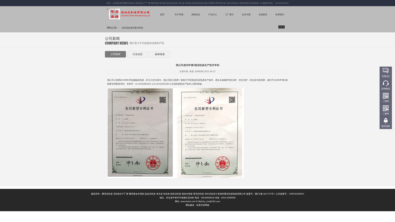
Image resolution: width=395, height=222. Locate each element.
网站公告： (113, 27)
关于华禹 (179, 14)
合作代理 (246, 14)
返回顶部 (385, 126)
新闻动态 (195, 14)
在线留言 (263, 14)
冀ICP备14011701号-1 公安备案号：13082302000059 (279, 194)
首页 (162, 14)
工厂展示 (229, 14)
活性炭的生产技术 (182, 84)
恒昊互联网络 (202, 205)
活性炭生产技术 (205, 80)
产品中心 (212, 14)
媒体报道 (160, 54)
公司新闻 (115, 54)
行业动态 (138, 54)
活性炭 (140, 80)
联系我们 (280, 14)
